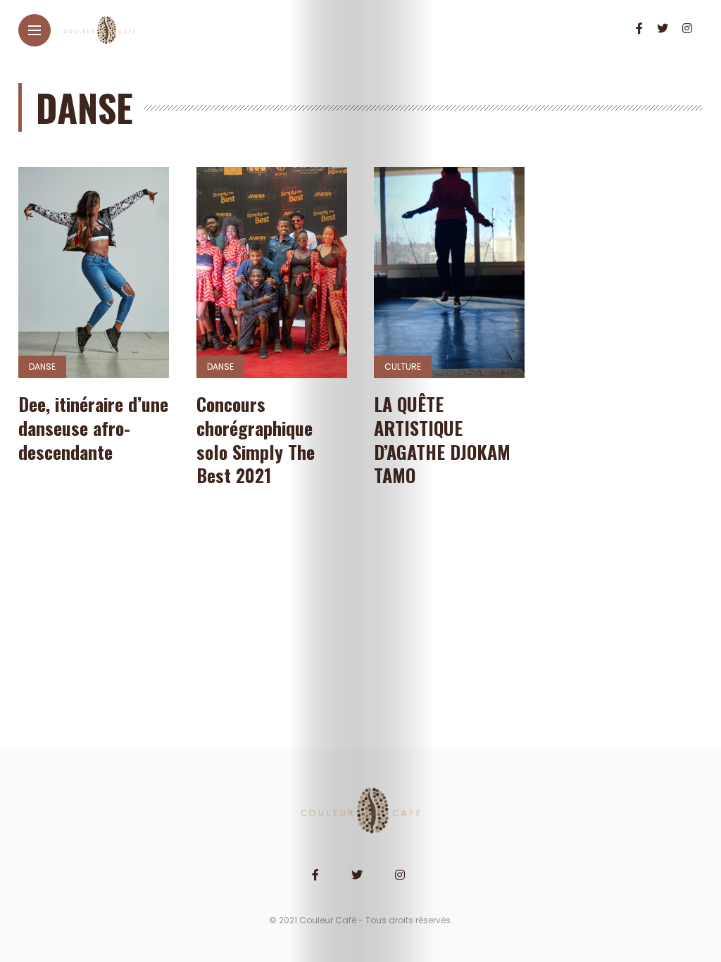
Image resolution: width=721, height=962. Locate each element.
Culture (402, 367)
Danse (42, 367)
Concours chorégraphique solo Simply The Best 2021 (255, 439)
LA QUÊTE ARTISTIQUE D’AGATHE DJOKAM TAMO (442, 439)
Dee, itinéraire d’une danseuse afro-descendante (93, 428)
